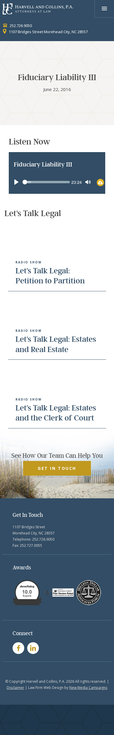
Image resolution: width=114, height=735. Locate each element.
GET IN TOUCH (57, 468)
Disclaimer (15, 687)
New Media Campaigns (88, 687)
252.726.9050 (20, 25)
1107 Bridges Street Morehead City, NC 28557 (48, 31)
